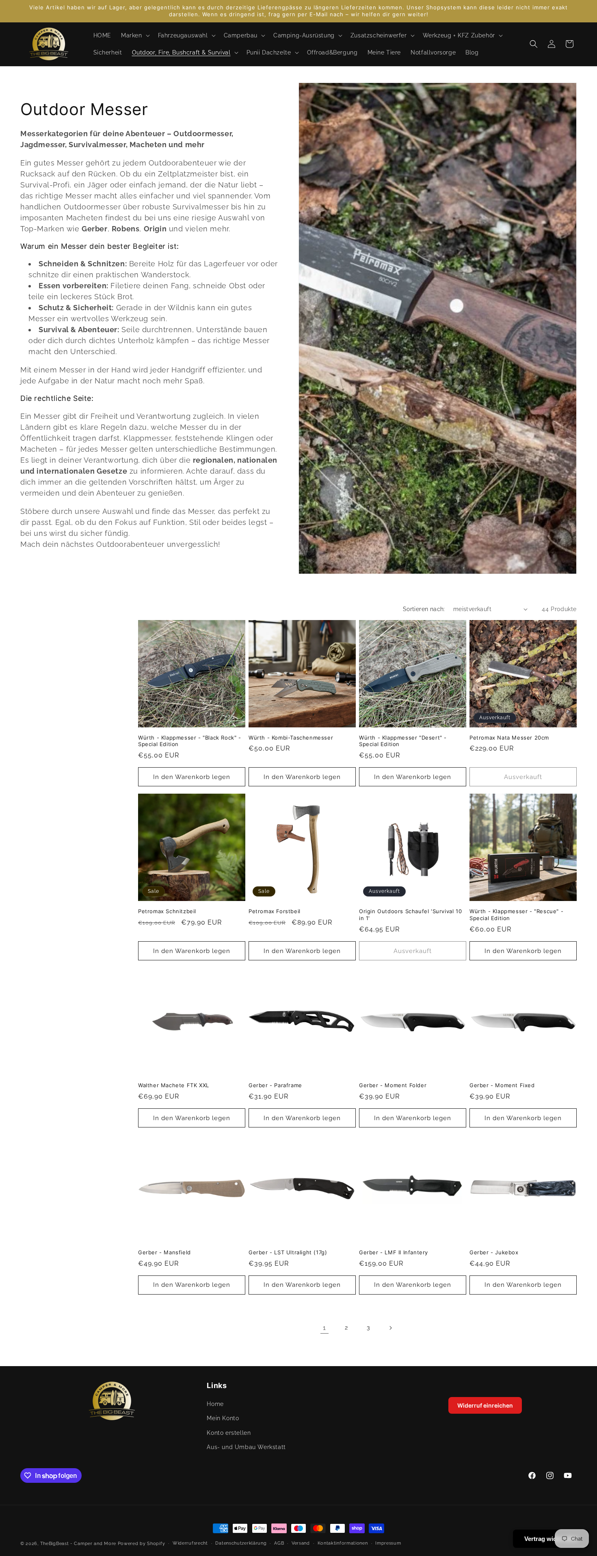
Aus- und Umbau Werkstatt (246, 1447)
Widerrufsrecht (190, 1543)
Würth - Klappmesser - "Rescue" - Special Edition (516, 914)
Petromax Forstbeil (275, 911)
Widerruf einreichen (485, 1405)
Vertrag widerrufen (551, 1538)
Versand (301, 1543)
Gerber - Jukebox (494, 1252)
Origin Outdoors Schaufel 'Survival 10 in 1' (410, 914)
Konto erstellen (229, 1433)
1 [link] (324, 1328)
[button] (134, 35)
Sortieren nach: (424, 609)
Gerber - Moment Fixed (502, 1085)
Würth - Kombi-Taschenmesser (291, 737)
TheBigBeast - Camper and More (78, 1543)
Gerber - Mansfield (164, 1252)
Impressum (388, 1543)
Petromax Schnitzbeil (167, 911)
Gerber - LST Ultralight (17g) (288, 1252)
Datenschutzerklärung (240, 1543)
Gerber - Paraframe (275, 1085)
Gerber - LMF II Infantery (393, 1252)
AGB (279, 1543)
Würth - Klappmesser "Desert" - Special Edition (403, 741)
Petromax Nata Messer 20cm (509, 737)
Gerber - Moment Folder (392, 1085)
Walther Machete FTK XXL (173, 1085)
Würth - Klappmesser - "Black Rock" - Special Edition (189, 741)
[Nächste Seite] (390, 1328)
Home (215, 1404)
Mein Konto (223, 1418)
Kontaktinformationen (343, 1543)
